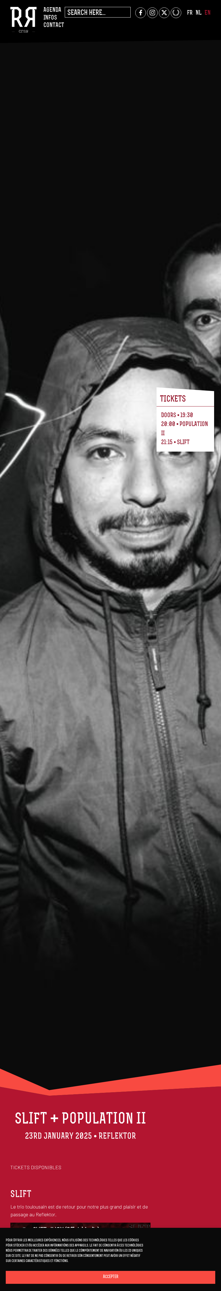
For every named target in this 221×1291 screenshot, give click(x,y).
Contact (53, 25)
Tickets (173, 399)
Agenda (52, 10)
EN (208, 13)
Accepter (110, 1277)
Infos (50, 18)
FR (190, 13)
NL (198, 13)
